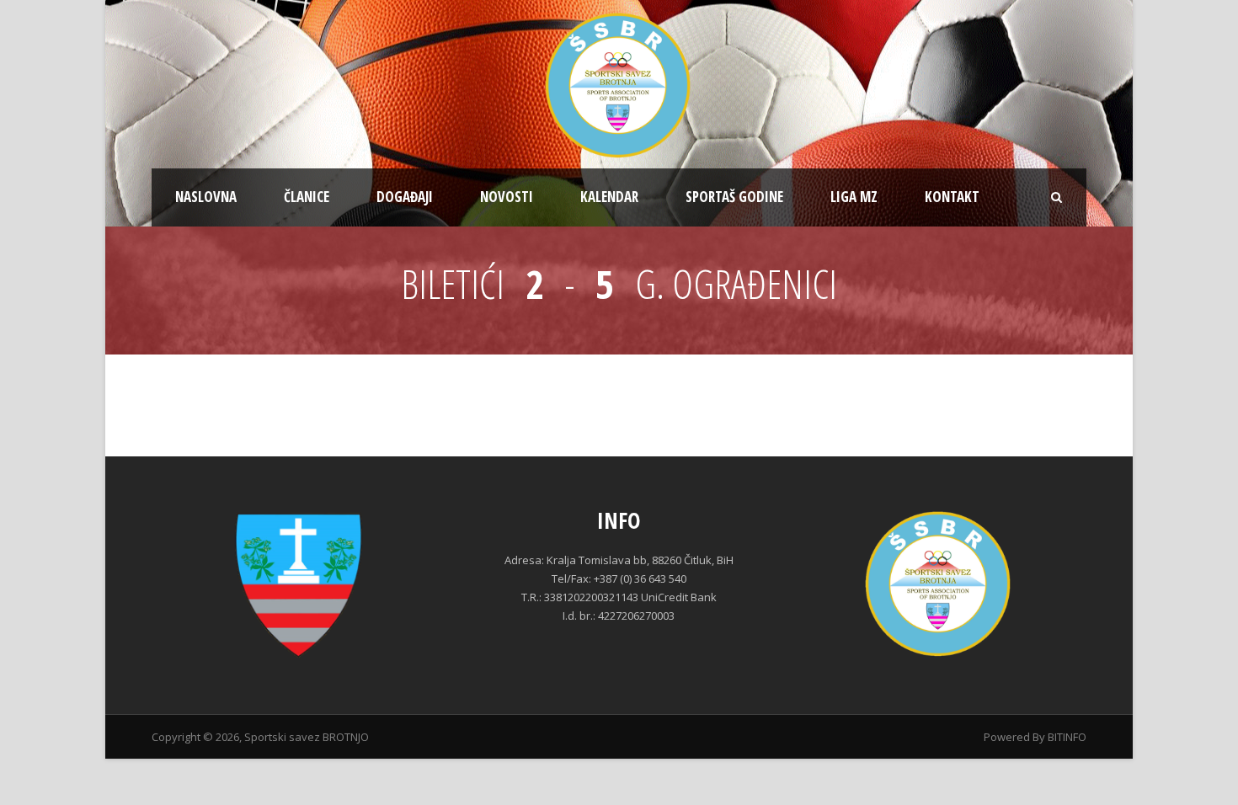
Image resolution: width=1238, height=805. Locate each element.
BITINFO (1067, 736)
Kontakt (952, 196)
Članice (306, 196)
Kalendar (609, 196)
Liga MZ (854, 196)
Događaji (404, 196)
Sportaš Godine (734, 196)
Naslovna (206, 196)
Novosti (506, 196)
